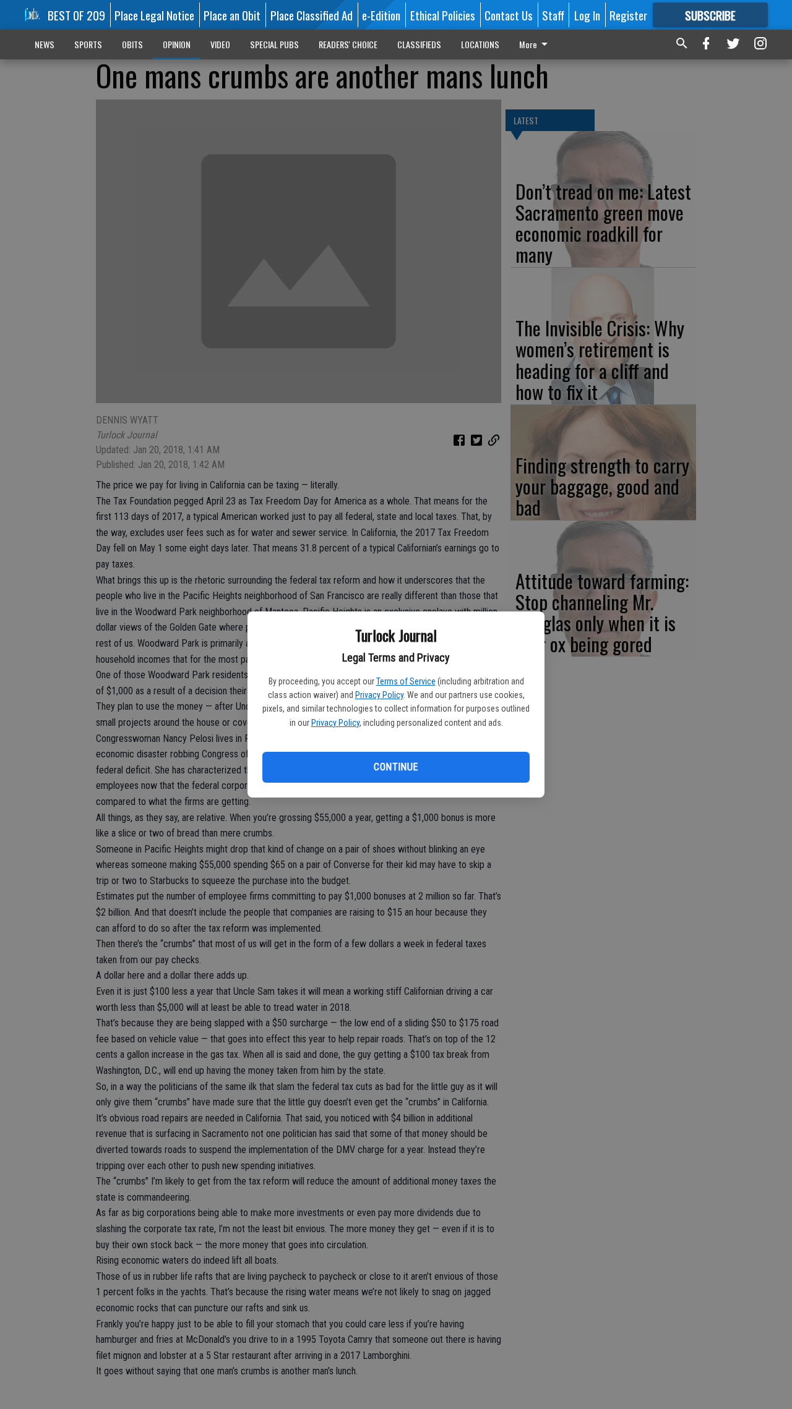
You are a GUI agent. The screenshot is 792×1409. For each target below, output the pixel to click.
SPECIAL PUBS (274, 44)
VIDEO (220, 44)
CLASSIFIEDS (419, 44)
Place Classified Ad (311, 15)
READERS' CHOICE (348, 44)
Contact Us (508, 15)
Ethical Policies (442, 15)
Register (628, 15)
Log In (587, 15)
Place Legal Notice (154, 15)
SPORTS (88, 44)
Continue (396, 767)
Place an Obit (232, 15)
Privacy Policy (379, 695)
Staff (553, 15)
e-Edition (381, 15)
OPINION (177, 44)
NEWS (44, 44)
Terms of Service (406, 681)
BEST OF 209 (76, 15)
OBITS (132, 44)
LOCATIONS (480, 44)
